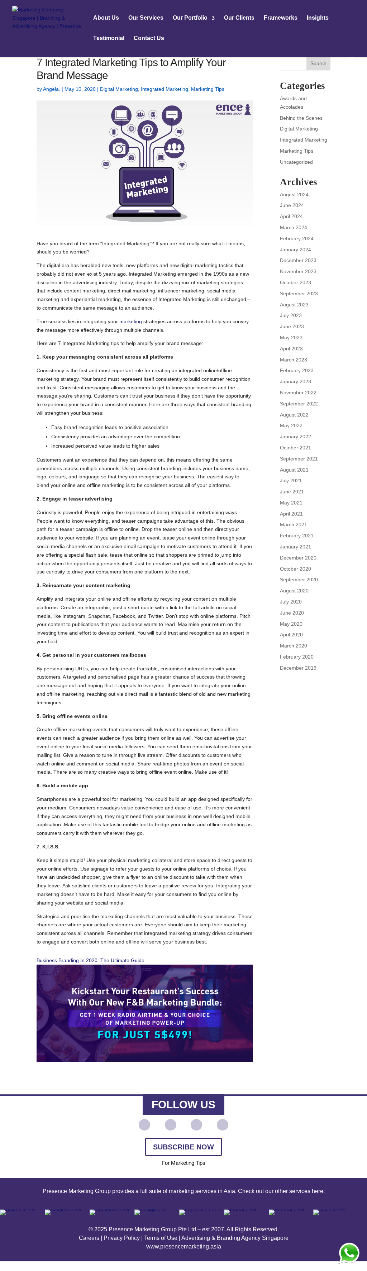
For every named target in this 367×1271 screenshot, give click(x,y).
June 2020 (292, 613)
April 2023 (291, 348)
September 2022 (299, 404)
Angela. (51, 89)
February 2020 (297, 657)
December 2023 (298, 260)
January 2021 (295, 547)
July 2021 (291, 480)
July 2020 (291, 602)
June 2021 (292, 491)
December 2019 (298, 668)
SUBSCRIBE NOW (183, 1147)
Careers (89, 1238)
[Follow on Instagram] (222, 1124)
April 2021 (291, 514)
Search (318, 63)
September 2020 (299, 579)
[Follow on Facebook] (170, 1124)
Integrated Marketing (164, 89)
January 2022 (295, 436)
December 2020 (298, 558)
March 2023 (293, 360)
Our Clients (239, 18)
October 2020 (295, 569)
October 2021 (295, 447)
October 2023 (295, 282)
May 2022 (291, 425)
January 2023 (295, 381)
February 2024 (297, 238)
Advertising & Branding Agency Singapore (235, 1238)
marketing (130, 321)
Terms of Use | (162, 1238)
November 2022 (298, 392)
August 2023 (294, 304)
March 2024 (293, 227)
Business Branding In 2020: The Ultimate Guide (90, 960)
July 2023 (291, 315)
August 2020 (294, 590)
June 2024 (292, 205)
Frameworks (280, 18)
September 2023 (299, 293)
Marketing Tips (207, 89)
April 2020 (291, 634)
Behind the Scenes (301, 118)
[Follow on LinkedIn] (196, 1124)
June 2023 (292, 326)
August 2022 (294, 415)
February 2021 (297, 535)
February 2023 (297, 370)
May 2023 (291, 337)
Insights (318, 18)
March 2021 (293, 524)
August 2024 (294, 194)
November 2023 (298, 271)
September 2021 (299, 459)
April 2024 (291, 216)
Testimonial (108, 38)
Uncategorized (296, 162)
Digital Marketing (119, 89)
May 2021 (291, 503)
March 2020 (293, 646)
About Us (106, 18)
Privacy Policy (122, 1238)
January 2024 (295, 249)
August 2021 (294, 470)
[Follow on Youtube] (144, 1124)
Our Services (145, 18)
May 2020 (291, 624)
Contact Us (149, 38)
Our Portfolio (190, 18)
